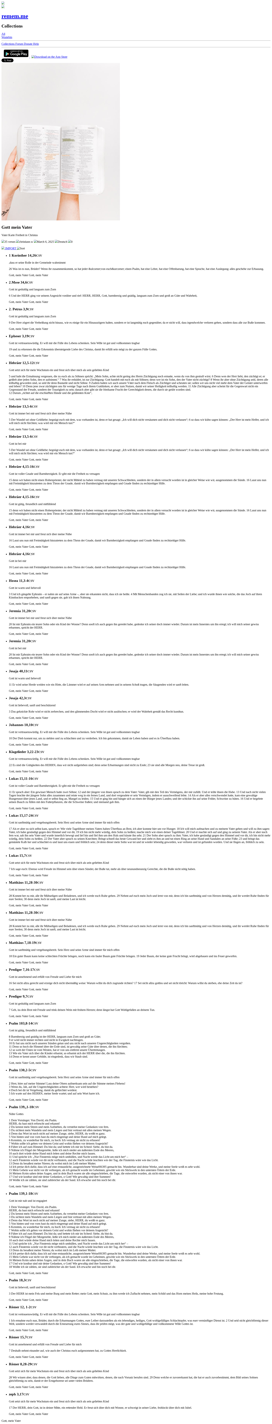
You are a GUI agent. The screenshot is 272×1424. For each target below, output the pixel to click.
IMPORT (10, 248)
